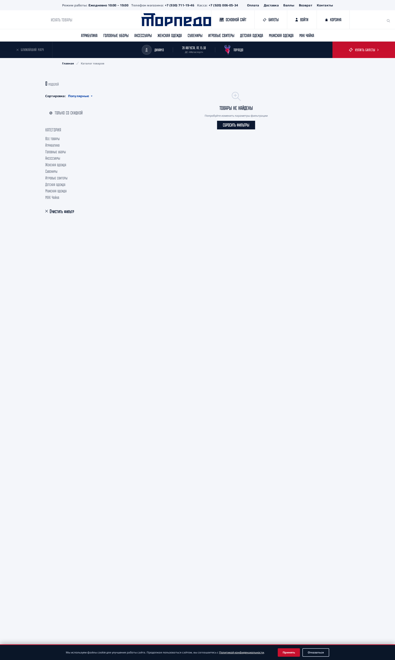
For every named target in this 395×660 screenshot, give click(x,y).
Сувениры (195, 35)
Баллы (288, 5)
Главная (68, 63)
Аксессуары (143, 35)
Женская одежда (170, 35)
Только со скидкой (69, 112)
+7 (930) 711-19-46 (179, 5)
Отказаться (316, 652)
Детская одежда (251, 35)
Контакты (325, 5)
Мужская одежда (281, 35)
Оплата (253, 5)
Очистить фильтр (62, 211)
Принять (289, 652)
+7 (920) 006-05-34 (223, 5)
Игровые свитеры (221, 35)
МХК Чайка (306, 35)
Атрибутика (89, 35)
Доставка (271, 5)
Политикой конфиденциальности (241, 652)
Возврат (305, 5)
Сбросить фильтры (236, 125)
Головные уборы (116, 35)
